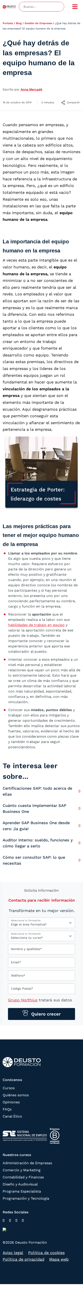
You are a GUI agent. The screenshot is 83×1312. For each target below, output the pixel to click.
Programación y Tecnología (26, 1198)
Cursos (9, 1088)
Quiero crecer (45, 1014)
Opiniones (11, 1102)
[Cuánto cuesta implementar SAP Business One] (79, 808)
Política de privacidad (23, 1259)
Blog (19, 23)
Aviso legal (13, 1252)
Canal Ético (12, 1116)
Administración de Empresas (27, 1163)
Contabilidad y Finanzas (23, 1177)
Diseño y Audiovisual (20, 1184)
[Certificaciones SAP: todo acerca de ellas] (79, 791)
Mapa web (59, 1259)
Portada (8, 23)
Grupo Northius (22, 1000)
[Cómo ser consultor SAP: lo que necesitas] (79, 860)
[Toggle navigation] (75, 6)
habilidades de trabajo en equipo (36, 625)
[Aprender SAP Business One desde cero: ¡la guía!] (79, 825)
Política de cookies (46, 1252)
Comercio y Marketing (22, 1170)
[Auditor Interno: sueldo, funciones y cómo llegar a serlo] (79, 843)
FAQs (7, 1109)
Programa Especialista (22, 1191)
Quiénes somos (16, 1095)
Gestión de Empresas (38, 23)
